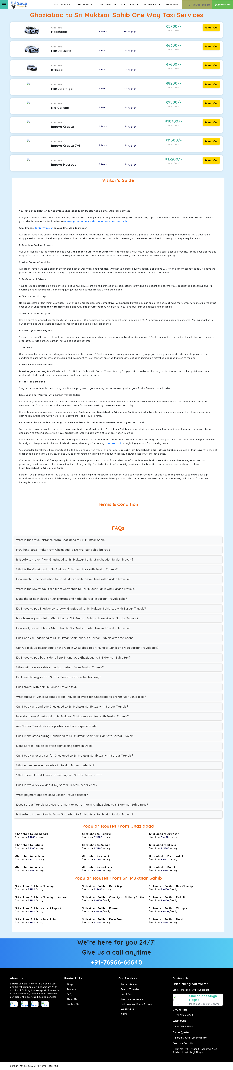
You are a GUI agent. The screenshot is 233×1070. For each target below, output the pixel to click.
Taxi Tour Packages (131, 999)
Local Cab (126, 994)
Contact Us (72, 1004)
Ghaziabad (114, 443)
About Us (71, 999)
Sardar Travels (43, 228)
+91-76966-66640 (198, 4)
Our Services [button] (151, 4)
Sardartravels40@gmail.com (190, 1037)
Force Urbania (129, 4)
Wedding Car (128, 1009)
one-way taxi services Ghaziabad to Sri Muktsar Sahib (96, 221)
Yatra (123, 1013)
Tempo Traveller (107, 4)
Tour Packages (84, 4)
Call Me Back (172, 4)
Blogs (69, 984)
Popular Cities (62, 4)
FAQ (68, 994)
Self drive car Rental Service (136, 1004)
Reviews (71, 989)
